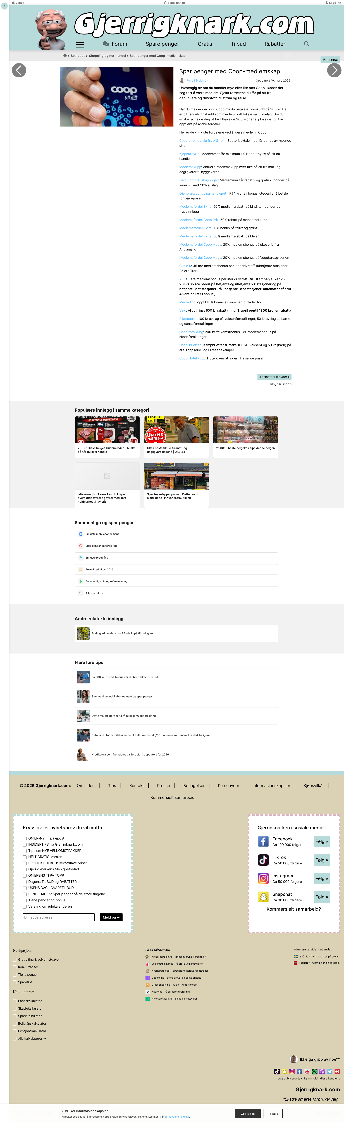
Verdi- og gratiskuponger (198, 180)
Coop (287, 384)
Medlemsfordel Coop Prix (199, 220)
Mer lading (187, 302)
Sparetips (78, 56)
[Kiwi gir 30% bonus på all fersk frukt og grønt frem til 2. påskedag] (19, 70)
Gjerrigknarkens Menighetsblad (53, 869)
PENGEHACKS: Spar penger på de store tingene (66, 894)
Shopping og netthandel (107, 56)
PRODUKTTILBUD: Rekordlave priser (57, 863)
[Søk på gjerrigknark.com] (308, 44)
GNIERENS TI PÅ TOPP (46, 875)
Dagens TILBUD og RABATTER (52, 881)
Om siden (86, 785)
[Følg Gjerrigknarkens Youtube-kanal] (307, 1071)
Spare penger (162, 44)
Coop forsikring (191, 332)
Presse (163, 785)
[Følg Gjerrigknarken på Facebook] (299, 1071)
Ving (182, 310)
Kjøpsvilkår (314, 785)
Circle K (185, 266)
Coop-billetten (190, 345)
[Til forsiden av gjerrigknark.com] (51, 29)
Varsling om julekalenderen (50, 906)
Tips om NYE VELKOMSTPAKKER (54, 850)
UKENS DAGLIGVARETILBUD (51, 888)
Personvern (228, 785)
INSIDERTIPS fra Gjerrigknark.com (55, 844)
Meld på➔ (111, 917)
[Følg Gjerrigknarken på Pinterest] (337, 1071)
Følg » (322, 841)
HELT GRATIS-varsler (45, 857)
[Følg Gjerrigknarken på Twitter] (330, 1071)
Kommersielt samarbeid (172, 797)
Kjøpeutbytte (189, 154)
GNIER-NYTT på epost (46, 838)
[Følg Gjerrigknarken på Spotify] (314, 1071)
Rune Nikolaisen (197, 80)
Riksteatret (188, 319)
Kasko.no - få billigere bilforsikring (171, 991)
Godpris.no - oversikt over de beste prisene (176, 977)
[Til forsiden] (194, 25)
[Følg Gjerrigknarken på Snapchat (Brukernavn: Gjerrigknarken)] (284, 1071)
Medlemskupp (190, 167)
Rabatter (275, 44)
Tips (112, 785)
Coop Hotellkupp (192, 358)
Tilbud (238, 44)
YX (181, 279)
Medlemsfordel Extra (195, 206)
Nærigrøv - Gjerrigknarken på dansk (319, 962)
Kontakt (136, 785)
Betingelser (194, 785)
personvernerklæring (176, 1116)
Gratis (205, 44)
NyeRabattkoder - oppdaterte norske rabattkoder (180, 970)
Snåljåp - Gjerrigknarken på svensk (320, 956)
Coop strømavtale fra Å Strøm (202, 140)
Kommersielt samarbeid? (294, 909)
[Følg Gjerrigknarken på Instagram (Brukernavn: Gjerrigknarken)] (292, 1071)
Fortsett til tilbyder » (275, 377)
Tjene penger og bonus (46, 900)
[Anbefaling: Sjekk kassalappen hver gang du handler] (334, 70)
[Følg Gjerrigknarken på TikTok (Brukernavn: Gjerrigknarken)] (277, 1071)
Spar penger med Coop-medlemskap (158, 56)
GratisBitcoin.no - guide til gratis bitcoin (174, 984)
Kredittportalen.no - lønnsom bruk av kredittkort (179, 956)
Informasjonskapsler (271, 785)
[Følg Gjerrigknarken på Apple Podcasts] (322, 1071)
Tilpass (273, 1113)
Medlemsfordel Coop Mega (200, 244)
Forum (119, 44)
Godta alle (248, 1113)
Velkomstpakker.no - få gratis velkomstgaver (177, 963)
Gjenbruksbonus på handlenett (203, 193)
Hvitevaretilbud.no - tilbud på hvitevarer (174, 998)
